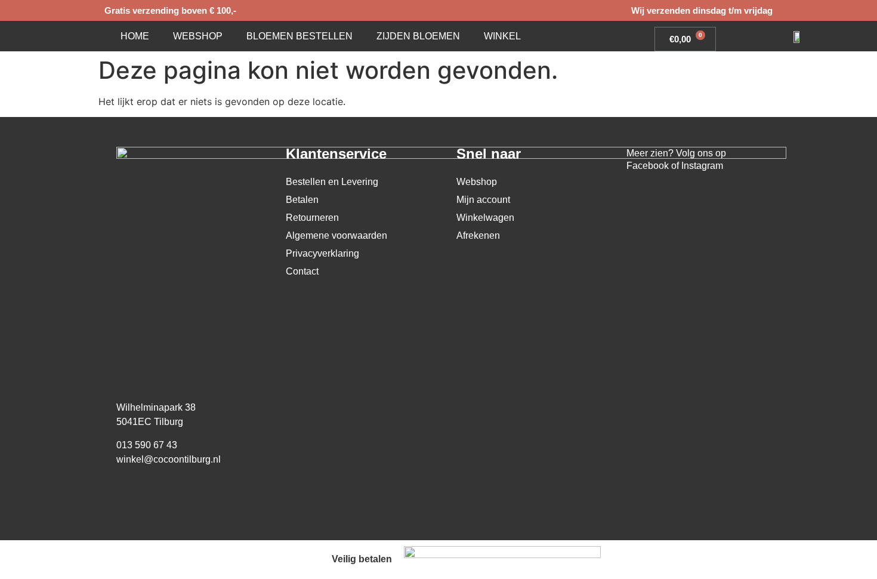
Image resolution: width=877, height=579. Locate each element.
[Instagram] (667, 197)
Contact (302, 271)
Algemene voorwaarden (336, 235)
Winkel (502, 36)
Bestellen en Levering (332, 182)
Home (135, 36)
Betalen (302, 200)
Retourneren (312, 217)
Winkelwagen (485, 217)
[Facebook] (640, 197)
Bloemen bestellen (299, 36)
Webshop (198, 36)
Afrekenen (478, 235)
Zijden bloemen (418, 36)
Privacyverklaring (322, 253)
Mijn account (483, 200)
